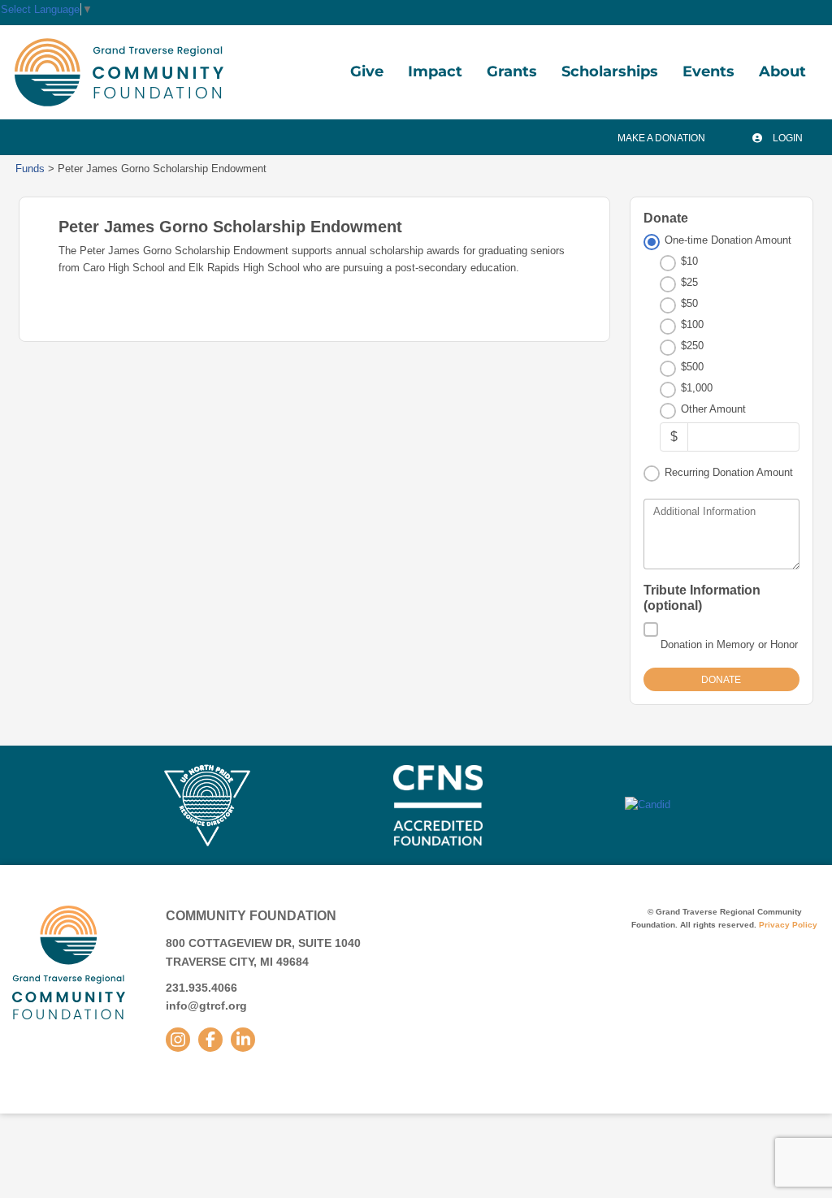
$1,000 (697, 388)
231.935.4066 (201, 987)
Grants (512, 71)
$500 (692, 367)
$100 (692, 324)
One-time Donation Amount (728, 240)
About (782, 71)
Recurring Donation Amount (729, 472)
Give (367, 71)
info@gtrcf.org (206, 1005)
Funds (30, 168)
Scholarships (609, 71)
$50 (689, 303)
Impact (435, 71)
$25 (689, 282)
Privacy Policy (788, 924)
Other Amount (713, 409)
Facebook (210, 1039)
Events (708, 71)
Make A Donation (661, 138)
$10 (689, 261)
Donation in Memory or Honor (729, 644)
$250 (692, 346)
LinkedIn (243, 1039)
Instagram (178, 1039)
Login (786, 138)
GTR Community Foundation (119, 72)
